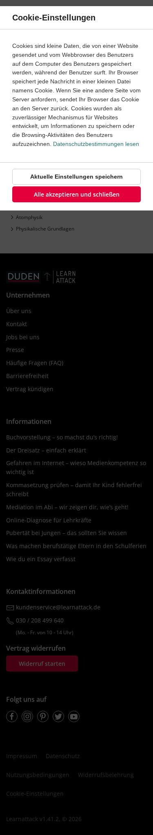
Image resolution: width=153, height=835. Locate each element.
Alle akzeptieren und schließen (77, 194)
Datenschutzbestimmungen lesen (96, 144)
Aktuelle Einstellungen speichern (76, 176)
